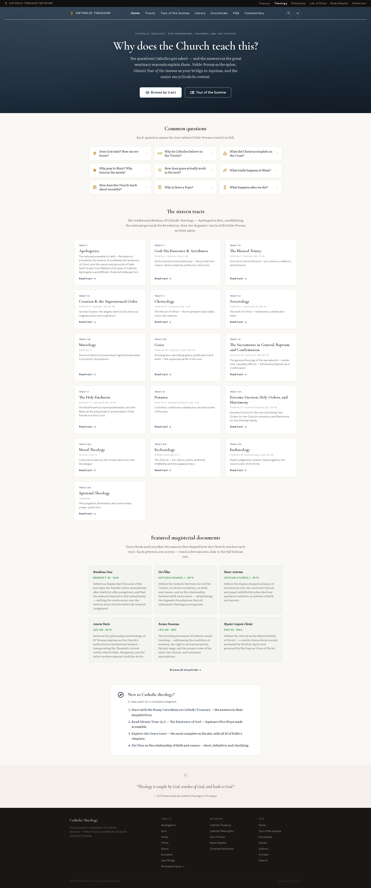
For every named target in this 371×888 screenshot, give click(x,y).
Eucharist (167, 854)
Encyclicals (219, 13)
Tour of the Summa (175, 13)
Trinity (164, 837)
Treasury (264, 3)
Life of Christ (318, 3)
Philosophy (298, 3)
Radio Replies (339, 3)
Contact (264, 854)
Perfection (359, 3)
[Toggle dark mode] (297, 13)
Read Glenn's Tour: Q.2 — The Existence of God (166, 721)
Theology (280, 3)
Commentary (254, 13)
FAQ (236, 13)
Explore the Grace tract (149, 733)
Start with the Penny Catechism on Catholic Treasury (171, 709)
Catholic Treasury (220, 825)
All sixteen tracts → (173, 866)
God (163, 831)
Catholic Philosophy (222, 831)
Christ (164, 842)
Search (263, 860)
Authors (263, 848)
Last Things (168, 860)
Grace (165, 848)
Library (200, 13)
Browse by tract (160, 92)
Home (135, 13)
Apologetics (168, 825)
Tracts (150, 13)
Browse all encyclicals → (185, 670)
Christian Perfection (222, 848)
